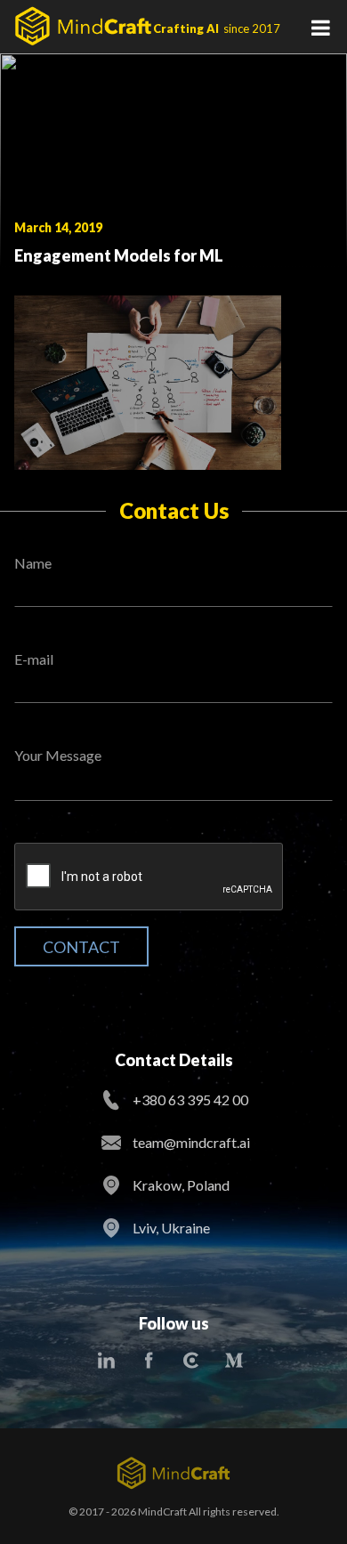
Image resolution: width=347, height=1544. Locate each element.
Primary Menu (320, 26)
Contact (81, 947)
